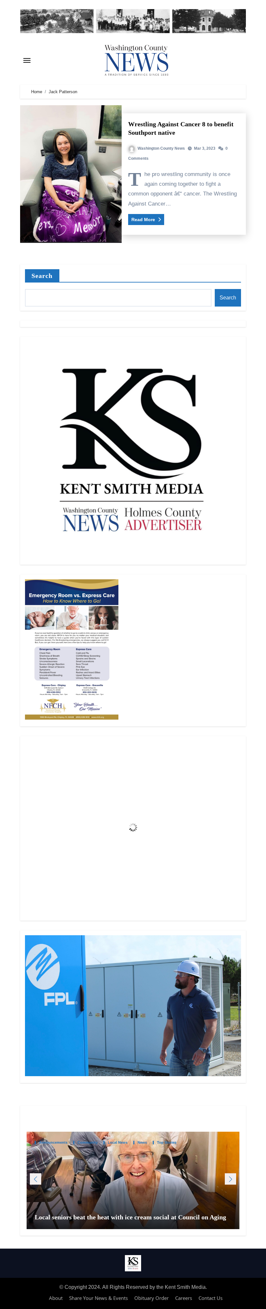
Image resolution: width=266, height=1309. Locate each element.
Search (42, 275)
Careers (183, 1298)
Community (88, 1142)
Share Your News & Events (98, 1298)
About (56, 1298)
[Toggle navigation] (26, 60)
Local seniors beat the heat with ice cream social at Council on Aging (131, 1217)
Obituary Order (151, 1298)
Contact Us (211, 1298)
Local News (117, 1142)
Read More (143, 219)
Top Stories (166, 1142)
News (142, 1142)
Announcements (53, 1142)
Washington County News (161, 148)
